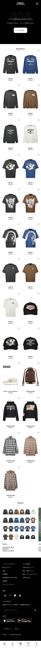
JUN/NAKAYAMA (30, 391)
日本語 (16, 628)
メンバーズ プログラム (9, 564)
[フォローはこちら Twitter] (10, 595)
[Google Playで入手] (24, 620)
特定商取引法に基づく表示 (10, 577)
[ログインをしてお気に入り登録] (18, 51)
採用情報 (5, 574)
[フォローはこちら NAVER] (19, 595)
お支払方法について (28, 567)
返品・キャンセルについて (30, 574)
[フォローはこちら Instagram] (5, 595)
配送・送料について (28, 570)
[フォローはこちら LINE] (14, 595)
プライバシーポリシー (9, 584)
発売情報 (5, 544)
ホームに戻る (20, 30)
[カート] (37, 3)
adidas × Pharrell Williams (10, 391)
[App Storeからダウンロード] (9, 620)
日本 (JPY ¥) (7, 628)
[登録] (35, 610)
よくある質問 (26, 564)
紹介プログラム (7, 567)
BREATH (10, 78)
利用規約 (5, 581)
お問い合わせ (26, 577)
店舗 (4, 570)
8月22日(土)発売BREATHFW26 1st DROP (8, 549)
